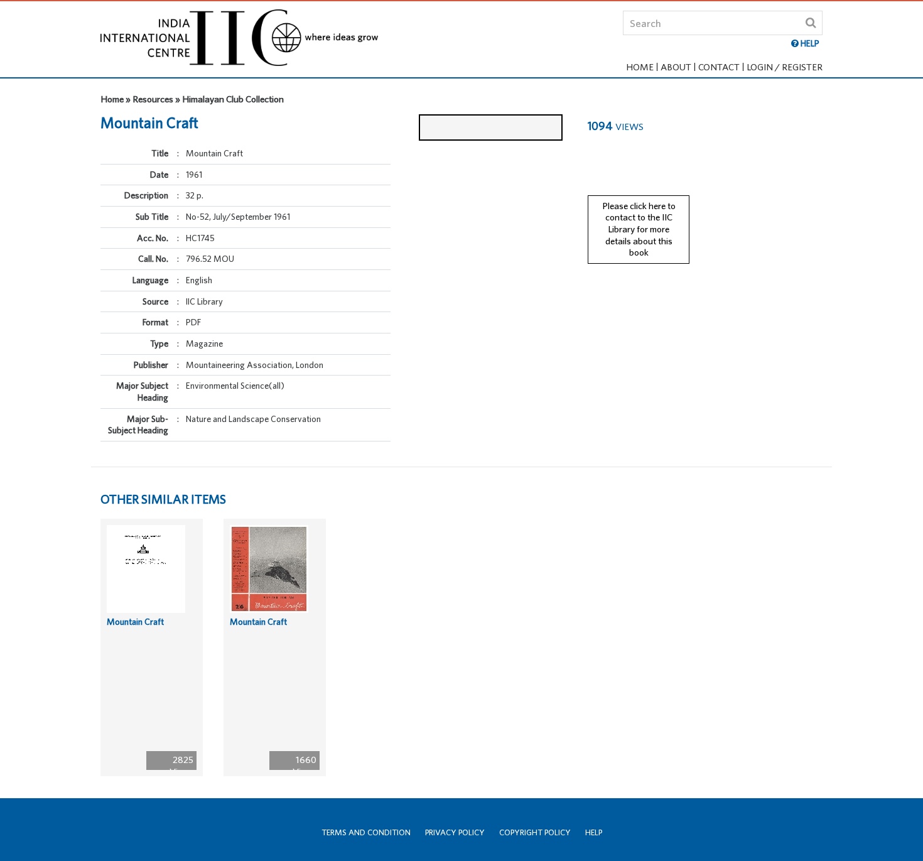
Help (593, 832)
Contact (719, 67)
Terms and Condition (366, 832)
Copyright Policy (535, 832)
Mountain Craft (135, 622)
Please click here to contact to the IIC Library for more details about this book (639, 229)
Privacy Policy (455, 832)
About (676, 67)
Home (640, 67)
